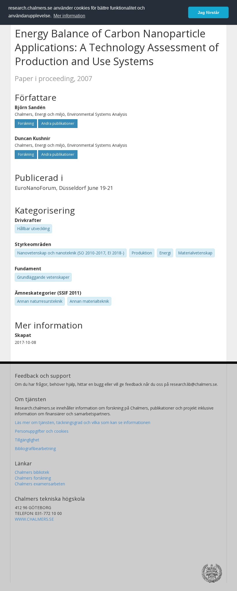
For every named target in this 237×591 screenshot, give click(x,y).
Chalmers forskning (33, 478)
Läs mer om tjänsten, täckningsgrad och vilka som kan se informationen (82, 422)
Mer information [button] (69, 15)
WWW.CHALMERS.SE (34, 519)
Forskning (26, 123)
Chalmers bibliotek (32, 472)
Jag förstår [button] (208, 12)
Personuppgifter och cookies (41, 431)
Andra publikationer (57, 123)
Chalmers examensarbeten (40, 484)
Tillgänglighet (27, 440)
